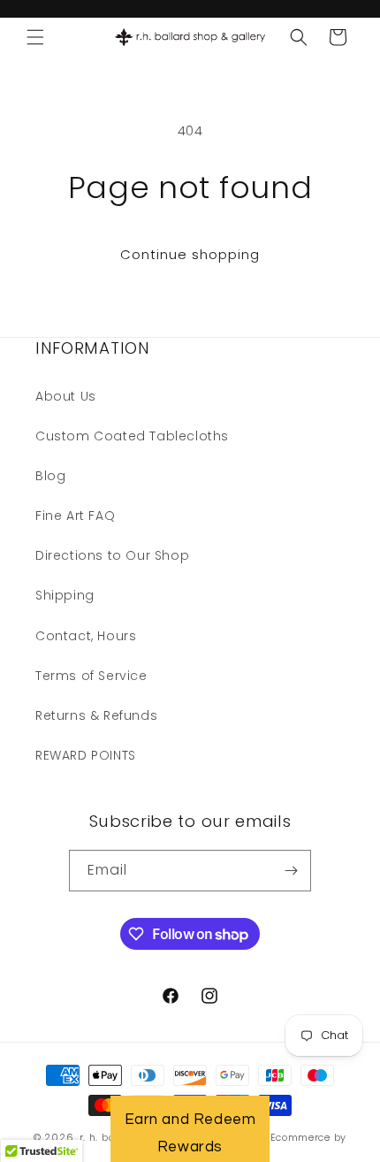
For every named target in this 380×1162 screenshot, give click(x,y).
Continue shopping (190, 254)
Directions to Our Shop (112, 555)
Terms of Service (91, 675)
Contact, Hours (85, 636)
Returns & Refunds (96, 715)
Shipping (65, 595)
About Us (65, 396)
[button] (35, 37)
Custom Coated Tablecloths (132, 436)
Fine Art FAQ (75, 515)
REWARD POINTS (85, 755)
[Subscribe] (290, 870)
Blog (50, 476)
